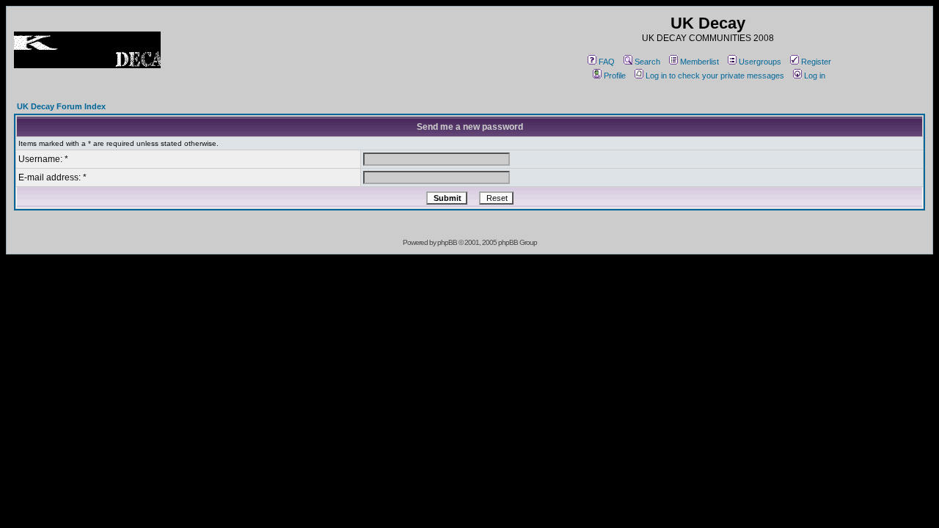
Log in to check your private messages (715, 75)
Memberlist (699, 61)
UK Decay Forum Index (61, 106)
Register (816, 61)
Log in (814, 75)
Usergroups (760, 61)
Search (647, 61)
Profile (615, 75)
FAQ (607, 61)
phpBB (447, 242)
